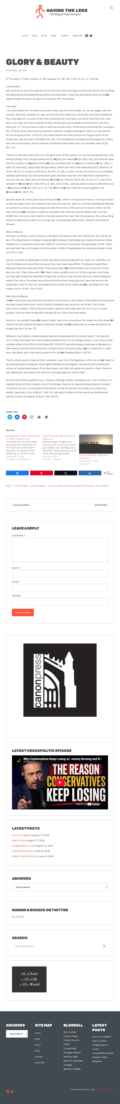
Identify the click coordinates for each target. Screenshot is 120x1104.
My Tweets (18, 916)
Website (16, 595)
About (38, 1045)
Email (16, 581)
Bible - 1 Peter (14, 486)
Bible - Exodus (31, 486)
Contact (39, 1057)
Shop (37, 1051)
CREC (67, 1044)
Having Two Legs (60, 11)
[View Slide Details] (60, 680)
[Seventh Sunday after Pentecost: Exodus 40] (61, 447)
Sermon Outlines (83, 486)
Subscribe (39, 1062)
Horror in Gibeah (21, 835)
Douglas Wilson (72, 1052)
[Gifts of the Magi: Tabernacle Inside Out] (96, 444)
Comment (18, 535)
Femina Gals (70, 1056)
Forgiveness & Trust (23, 845)
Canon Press (71, 1036)
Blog (37, 1039)
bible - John (46, 486)
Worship (104, 486)
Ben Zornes (70, 1032)
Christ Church (71, 1040)
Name (16, 567)
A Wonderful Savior (23, 851)
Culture (68, 486)
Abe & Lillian (19, 840)
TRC (97, 486)
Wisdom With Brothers (24, 856)
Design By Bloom (105, 1089)
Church (59, 486)
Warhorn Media (72, 1069)
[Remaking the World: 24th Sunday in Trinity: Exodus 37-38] (24, 447)
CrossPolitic (70, 1048)
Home (38, 1033)
